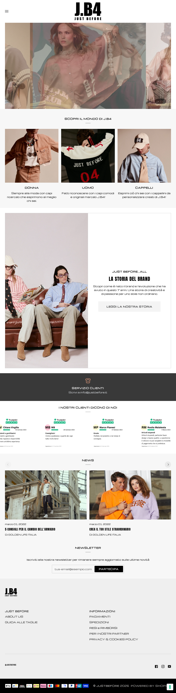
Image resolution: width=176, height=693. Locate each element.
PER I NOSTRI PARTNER (109, 633)
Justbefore (107, 685)
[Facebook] (156, 666)
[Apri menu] (10, 11)
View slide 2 (160, 101)
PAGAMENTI (99, 616)
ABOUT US (14, 616)
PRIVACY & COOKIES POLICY (113, 639)
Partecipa (109, 568)
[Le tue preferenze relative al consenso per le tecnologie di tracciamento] (170, 687)
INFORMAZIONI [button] (102, 611)
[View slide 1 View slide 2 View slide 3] (88, 66)
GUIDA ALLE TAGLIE (21, 622)
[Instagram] (162, 666)
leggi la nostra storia (129, 306)
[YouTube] (169, 666)
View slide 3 (162, 101)
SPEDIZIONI (99, 622)
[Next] (168, 464)
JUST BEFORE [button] (17, 611)
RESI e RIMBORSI (103, 628)
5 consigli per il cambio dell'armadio (30, 529)
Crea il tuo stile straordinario (110, 529)
